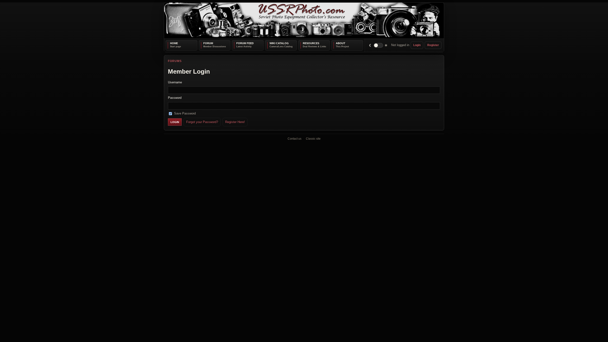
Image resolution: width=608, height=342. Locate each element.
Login (417, 45)
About (340, 43)
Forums (175, 61)
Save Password (185, 113)
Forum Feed (245, 43)
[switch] (378, 45)
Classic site (313, 138)
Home (174, 43)
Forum (208, 43)
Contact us (294, 138)
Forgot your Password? (202, 122)
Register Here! (235, 122)
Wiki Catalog (279, 43)
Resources (311, 43)
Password (174, 98)
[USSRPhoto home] (304, 20)
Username (175, 82)
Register (433, 45)
